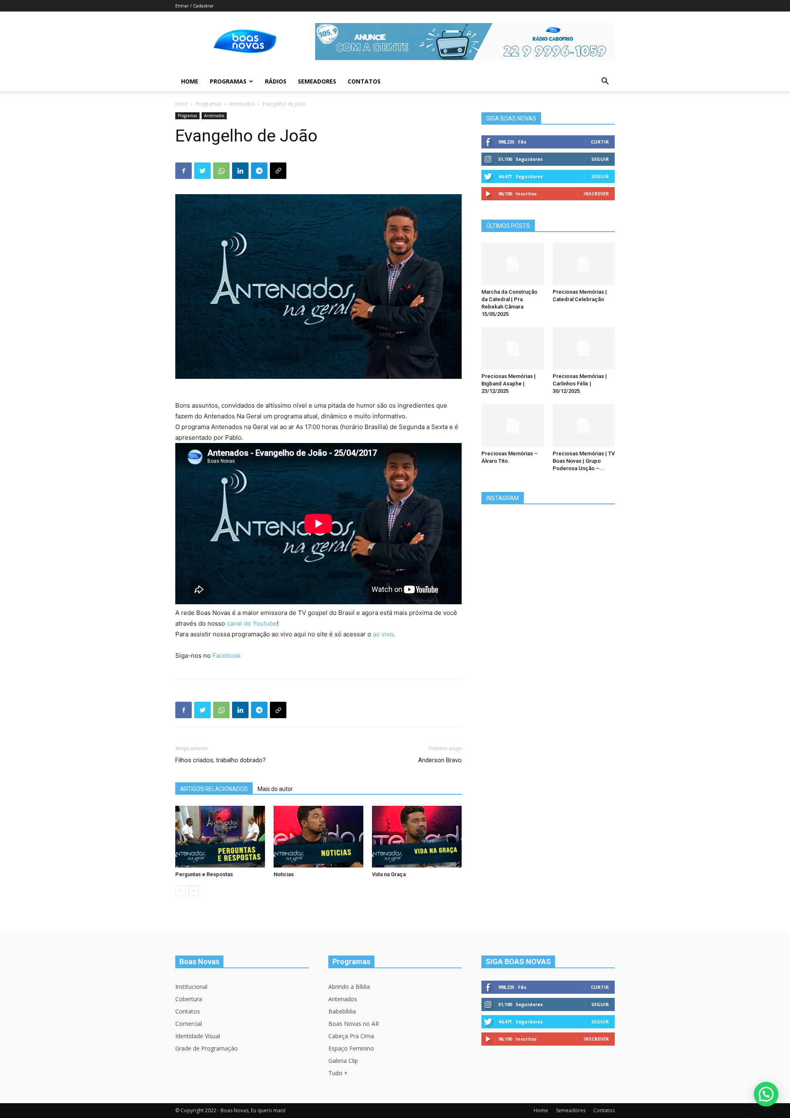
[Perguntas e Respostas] (220, 836)
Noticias (284, 874)
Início (181, 103)
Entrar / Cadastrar (194, 5)
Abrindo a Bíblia (349, 986)
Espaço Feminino (351, 1048)
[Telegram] (259, 170)
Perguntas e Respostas (204, 874)
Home (189, 81)
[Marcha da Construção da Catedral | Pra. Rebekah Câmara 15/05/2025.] (512, 264)
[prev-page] (180, 891)
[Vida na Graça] (417, 836)
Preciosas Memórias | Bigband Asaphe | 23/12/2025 (508, 383)
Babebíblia (342, 1011)
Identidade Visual (197, 1036)
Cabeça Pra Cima (351, 1036)
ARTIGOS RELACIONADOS (214, 789)
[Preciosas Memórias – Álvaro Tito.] (512, 425)
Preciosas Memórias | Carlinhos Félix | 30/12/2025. (580, 383)
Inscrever (596, 193)
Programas (228, 81)
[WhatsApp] (221, 170)
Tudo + (338, 1073)
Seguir (600, 159)
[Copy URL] (278, 170)
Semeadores (317, 81)
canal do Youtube (252, 623)
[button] (605, 82)
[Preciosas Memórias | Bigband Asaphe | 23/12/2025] (512, 348)
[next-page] (193, 891)
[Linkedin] (240, 170)
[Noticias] (318, 836)
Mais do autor (275, 789)
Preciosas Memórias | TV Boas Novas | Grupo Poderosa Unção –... (584, 460)
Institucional (191, 986)
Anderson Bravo (440, 760)
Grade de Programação (206, 1048)
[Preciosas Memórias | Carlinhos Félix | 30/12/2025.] (584, 348)
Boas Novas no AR (353, 1024)
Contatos (364, 81)
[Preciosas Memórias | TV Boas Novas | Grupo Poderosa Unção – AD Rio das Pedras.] (584, 425)
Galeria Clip (343, 1061)
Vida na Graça (389, 874)
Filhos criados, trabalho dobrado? (220, 760)
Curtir (600, 142)
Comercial (188, 1024)
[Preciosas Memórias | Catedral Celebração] (584, 264)
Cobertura (188, 999)
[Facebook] (183, 170)
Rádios (275, 81)
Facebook (226, 655)
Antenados (242, 103)
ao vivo (383, 634)
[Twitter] (202, 170)
